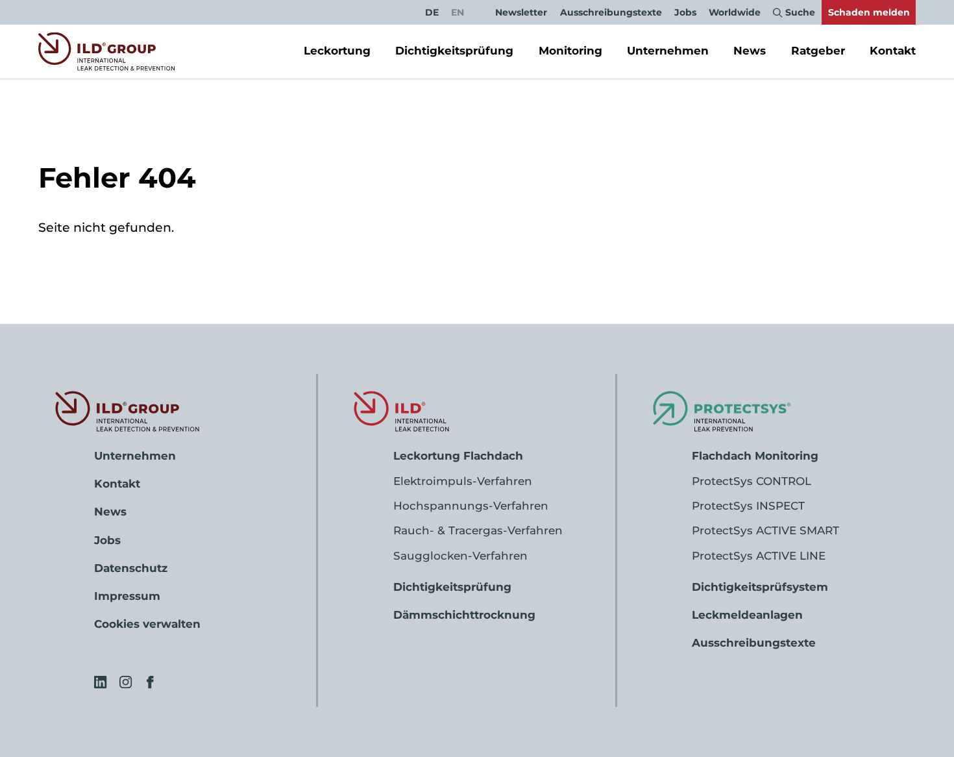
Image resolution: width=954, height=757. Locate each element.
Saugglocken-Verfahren (460, 555)
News (749, 50)
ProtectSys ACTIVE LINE (759, 555)
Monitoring (570, 50)
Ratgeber (818, 50)
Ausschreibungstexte (611, 12)
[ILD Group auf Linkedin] (100, 682)
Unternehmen (668, 50)
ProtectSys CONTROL (751, 481)
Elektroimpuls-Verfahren (462, 481)
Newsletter (521, 12)
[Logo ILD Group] (106, 51)
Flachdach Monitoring (755, 455)
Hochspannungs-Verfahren (470, 505)
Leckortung (337, 50)
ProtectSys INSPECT (748, 505)
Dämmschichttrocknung (464, 614)
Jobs (685, 12)
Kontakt (893, 50)
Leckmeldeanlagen (747, 614)
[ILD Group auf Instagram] (125, 682)
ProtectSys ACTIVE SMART (765, 530)
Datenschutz (130, 568)
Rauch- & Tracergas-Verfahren (478, 530)
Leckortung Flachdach (458, 455)
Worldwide (735, 12)
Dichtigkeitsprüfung (454, 50)
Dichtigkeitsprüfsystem (760, 586)
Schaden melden (869, 12)
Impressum (127, 595)
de (432, 12)
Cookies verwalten (147, 623)
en (457, 12)
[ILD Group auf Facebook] (150, 682)
